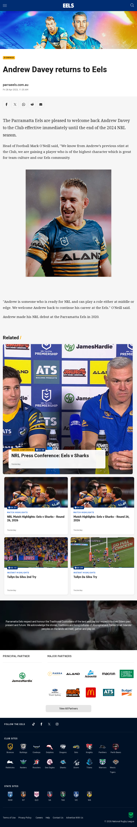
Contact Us (58, 817)
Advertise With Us (74, 817)
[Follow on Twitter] (49, 724)
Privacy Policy (24, 817)
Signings (9, 58)
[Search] (132, 5)
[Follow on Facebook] (41, 724)
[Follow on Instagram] (57, 724)
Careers (39, 817)
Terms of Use (9, 817)
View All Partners (68, 708)
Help (48, 817)
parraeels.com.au (15, 85)
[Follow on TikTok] (33, 724)
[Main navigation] (5, 6)
